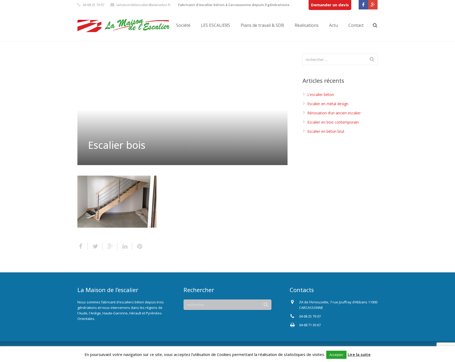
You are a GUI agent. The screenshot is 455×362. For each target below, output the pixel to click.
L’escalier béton (320, 94)
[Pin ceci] (137, 246)
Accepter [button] (336, 354)
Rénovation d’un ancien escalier (334, 112)
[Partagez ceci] (82, 246)
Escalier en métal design (327, 103)
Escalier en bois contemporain (333, 122)
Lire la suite (359, 354)
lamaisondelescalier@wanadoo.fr (143, 4)
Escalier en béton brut (325, 131)
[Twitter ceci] (95, 246)
